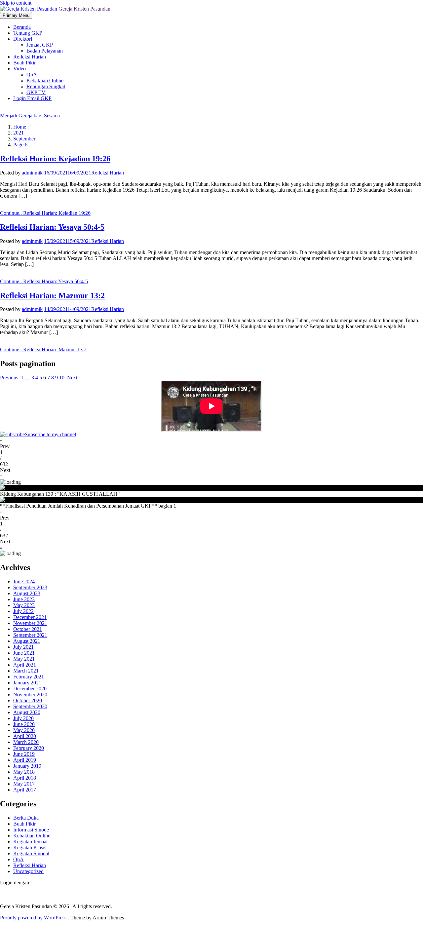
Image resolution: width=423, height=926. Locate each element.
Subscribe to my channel (50, 434)
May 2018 (24, 772)
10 (61, 377)
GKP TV (36, 92)
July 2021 (23, 647)
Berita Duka (26, 818)
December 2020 (30, 688)
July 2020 (23, 718)
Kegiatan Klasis (29, 847)
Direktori (22, 39)
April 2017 (24, 789)
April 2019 (24, 760)
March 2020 (26, 742)
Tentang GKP (27, 33)
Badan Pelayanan (44, 51)
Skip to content (15, 3)
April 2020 (24, 736)
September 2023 (30, 587)
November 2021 (30, 623)
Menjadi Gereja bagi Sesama (30, 115)
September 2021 (30, 635)
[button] (211, 443)
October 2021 (27, 629)
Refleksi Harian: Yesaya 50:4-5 (52, 227)
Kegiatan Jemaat (30, 841)
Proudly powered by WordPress (34, 917)
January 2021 (27, 682)
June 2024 (24, 581)
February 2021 (28, 676)
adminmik (32, 172)
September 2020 (30, 706)
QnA (31, 74)
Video (19, 68)
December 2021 (30, 617)
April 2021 (24, 665)
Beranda (22, 27)
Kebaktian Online (44, 80)
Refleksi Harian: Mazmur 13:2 (52, 295)
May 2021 (24, 659)
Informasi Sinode (31, 829)
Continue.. (45, 213)
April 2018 (24, 778)
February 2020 (28, 748)
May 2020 (24, 730)
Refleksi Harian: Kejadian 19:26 (55, 158)
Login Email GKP (32, 98)
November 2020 (30, 694)
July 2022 (23, 611)
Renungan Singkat (45, 86)
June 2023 (24, 599)
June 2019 (24, 754)
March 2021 (26, 671)
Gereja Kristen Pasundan (84, 9)
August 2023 (26, 593)
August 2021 (26, 641)
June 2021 (24, 653)
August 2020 (26, 712)
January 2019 (27, 766)
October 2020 (27, 700)
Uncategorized (28, 871)
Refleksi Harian (29, 56)
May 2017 (24, 784)
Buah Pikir (24, 62)
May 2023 (24, 605)
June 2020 (24, 724)
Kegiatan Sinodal (31, 853)
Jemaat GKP (39, 45)
